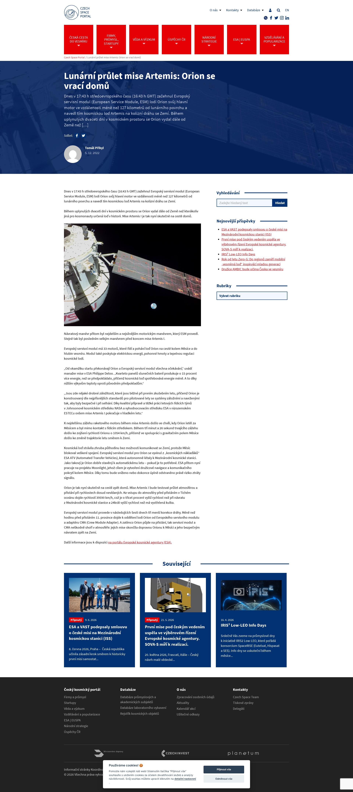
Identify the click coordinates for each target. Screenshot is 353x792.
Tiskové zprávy (243, 703)
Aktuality (183, 703)
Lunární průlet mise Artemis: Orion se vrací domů (114, 57)
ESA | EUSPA (72, 720)
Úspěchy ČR (72, 732)
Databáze (253, 10)
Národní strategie (76, 726)
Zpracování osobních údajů (195, 697)
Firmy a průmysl (75, 697)
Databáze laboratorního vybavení (143, 708)
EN (287, 10)
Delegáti (238, 709)
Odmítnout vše (223, 778)
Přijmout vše (224, 769)
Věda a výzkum (74, 709)
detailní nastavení (185, 778)
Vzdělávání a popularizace (82, 714)
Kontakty (232, 10)
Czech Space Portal (74, 57)
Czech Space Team (246, 697)
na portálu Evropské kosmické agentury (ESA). (140, 542)
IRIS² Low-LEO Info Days (238, 254)
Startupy (70, 703)
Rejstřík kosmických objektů (139, 714)
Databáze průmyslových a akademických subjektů (138, 699)
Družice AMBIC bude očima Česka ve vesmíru (252, 269)
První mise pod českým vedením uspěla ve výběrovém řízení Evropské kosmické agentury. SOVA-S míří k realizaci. (254, 244)
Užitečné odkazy (188, 714)
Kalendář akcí (186, 709)
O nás (214, 10)
